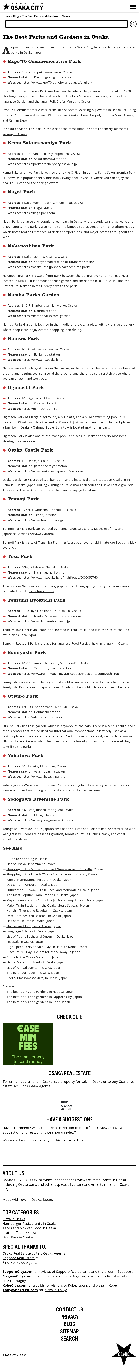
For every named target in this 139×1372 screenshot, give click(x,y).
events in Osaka (109, 110)
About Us (13, 1173)
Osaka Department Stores (36, 864)
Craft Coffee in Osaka (19, 1232)
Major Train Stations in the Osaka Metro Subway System (48, 905)
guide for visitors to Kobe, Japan (61, 1285)
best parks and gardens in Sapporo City (42, 997)
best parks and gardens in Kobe (36, 1002)
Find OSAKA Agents (35, 1086)
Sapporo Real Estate (19, 1258)
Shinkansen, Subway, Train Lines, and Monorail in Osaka (47, 890)
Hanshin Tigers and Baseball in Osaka (34, 910)
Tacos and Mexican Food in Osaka (29, 1228)
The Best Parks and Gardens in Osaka (46, 16)
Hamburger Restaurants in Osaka (30, 1223)
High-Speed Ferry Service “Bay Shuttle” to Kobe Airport (46, 947)
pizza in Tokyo (55, 1290)
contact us (74, 1140)
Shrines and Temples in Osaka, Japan (33, 926)
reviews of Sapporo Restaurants (64, 1271)
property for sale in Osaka (81, 1081)
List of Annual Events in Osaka (28, 967)
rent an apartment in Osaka (30, 1081)
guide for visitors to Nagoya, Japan (68, 1276)
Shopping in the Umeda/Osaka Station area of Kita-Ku (46, 874)
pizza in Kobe (106, 1285)
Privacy (69, 1317)
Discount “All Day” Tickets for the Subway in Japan (43, 952)
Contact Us (69, 1309)
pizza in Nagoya (15, 1280)
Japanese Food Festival (74, 643)
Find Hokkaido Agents (20, 1262)
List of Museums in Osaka (25, 921)
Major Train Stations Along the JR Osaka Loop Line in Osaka (50, 900)
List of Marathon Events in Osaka (30, 962)
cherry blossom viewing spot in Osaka (64, 178)
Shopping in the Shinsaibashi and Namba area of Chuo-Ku (49, 869)
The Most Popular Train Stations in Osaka (37, 895)
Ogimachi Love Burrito (49, 427)
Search (69, 1338)
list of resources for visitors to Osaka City (61, 47)
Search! (133, 24)
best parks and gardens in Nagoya (38, 992)
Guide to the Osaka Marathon (28, 957)
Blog (16, 16)
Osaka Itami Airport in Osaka (27, 885)
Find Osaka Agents (50, 1253)
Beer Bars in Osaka (18, 1237)
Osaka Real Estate (69, 1073)
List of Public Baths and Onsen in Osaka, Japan (40, 936)
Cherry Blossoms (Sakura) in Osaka (32, 978)
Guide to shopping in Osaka (27, 859)
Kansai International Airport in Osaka (34, 879)
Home (6, 16)
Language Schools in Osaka (26, 931)
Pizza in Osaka (14, 1219)
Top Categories (21, 1212)
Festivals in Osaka (19, 942)
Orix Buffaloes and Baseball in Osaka (33, 916)
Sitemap (69, 1331)
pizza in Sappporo (118, 1271)
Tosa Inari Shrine (41, 591)
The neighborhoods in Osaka (27, 973)
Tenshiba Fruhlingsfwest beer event (65, 542)
